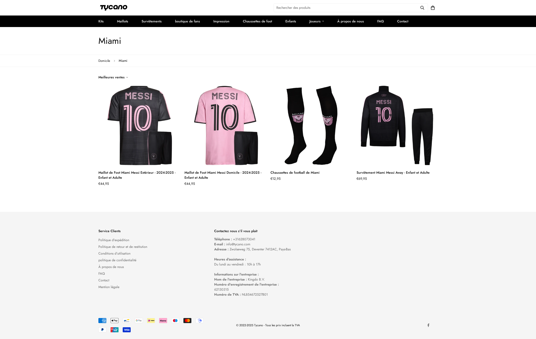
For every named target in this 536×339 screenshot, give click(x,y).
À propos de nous (350, 21)
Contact (402, 21)
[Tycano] (113, 8)
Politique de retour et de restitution (122, 246)
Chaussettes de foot (257, 21)
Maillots (122, 21)
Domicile (104, 60)
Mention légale (108, 287)
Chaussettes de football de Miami (295, 172)
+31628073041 (244, 239)
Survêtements (152, 21)
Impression (221, 21)
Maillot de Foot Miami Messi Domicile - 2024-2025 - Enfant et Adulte (222, 175)
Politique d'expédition (113, 240)
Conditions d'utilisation (114, 253)
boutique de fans (187, 21)
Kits (101, 21)
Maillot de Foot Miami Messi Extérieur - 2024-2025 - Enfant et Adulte (136, 175)
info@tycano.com (238, 244)
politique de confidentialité (117, 260)
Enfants (290, 21)
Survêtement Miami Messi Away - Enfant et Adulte (393, 172)
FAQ (380, 21)
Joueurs (315, 21)
